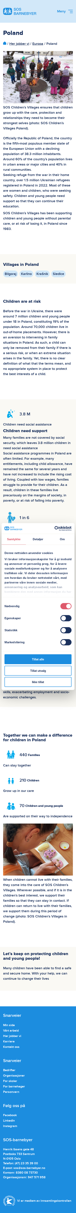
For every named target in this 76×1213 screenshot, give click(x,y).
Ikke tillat (38, 682)
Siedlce (58, 274)
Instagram (10, 1126)
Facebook (10, 1115)
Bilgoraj (10, 274)
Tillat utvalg (38, 670)
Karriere (9, 1041)
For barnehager (14, 1086)
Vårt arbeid (11, 1031)
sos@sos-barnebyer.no (29, 1168)
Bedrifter (9, 1070)
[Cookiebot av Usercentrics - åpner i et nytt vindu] (55, 528)
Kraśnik (42, 274)
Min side (9, 1025)
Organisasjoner (14, 1076)
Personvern (11, 1092)
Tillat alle (38, 659)
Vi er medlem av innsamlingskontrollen (44, 1201)
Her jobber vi (19, 44)
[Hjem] (4, 44)
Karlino (26, 274)
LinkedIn (9, 1121)
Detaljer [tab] (38, 539)
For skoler (10, 1081)
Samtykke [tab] (13, 539)
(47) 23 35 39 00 (26, 1163)
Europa (37, 44)
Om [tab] (62, 539)
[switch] (66, 618)
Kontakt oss (11, 1047)
